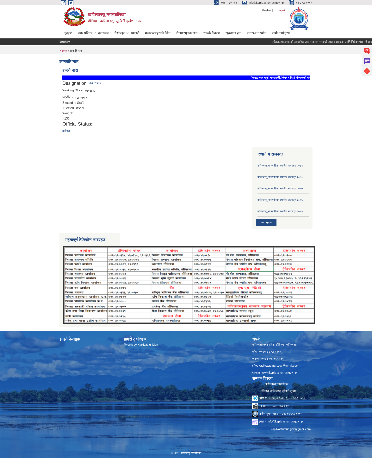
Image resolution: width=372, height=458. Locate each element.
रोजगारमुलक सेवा (186, 33)
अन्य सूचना (266, 222)
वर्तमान (66, 131)
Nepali (281, 10)
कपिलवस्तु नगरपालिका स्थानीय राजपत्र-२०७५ (280, 211)
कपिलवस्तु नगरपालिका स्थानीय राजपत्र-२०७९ (280, 165)
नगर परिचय (85, 33)
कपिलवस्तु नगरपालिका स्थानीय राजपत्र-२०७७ (280, 188)
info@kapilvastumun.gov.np (285, 421)
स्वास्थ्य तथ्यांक (256, 33)
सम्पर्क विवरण (211, 33)
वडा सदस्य (95, 83)
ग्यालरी (135, 33)
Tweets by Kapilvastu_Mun (141, 344)
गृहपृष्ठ (68, 33)
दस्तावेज (103, 33)
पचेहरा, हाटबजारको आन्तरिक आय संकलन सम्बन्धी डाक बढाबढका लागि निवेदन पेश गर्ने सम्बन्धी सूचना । (314, 41)
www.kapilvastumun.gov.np (279, 372)
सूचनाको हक (233, 33)
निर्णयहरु (120, 33)
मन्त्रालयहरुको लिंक (157, 33)
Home (63, 50)
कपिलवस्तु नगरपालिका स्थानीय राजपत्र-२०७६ (280, 199)
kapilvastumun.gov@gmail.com (279, 365)
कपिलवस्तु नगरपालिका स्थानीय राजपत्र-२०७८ (280, 177)
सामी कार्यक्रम (281, 33)
